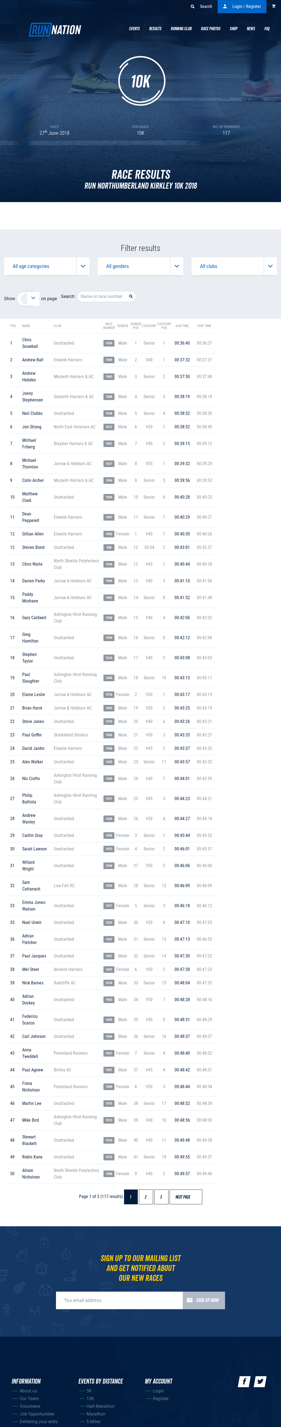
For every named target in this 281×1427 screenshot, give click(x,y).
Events (134, 29)
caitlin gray (32, 835)
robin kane (32, 1157)
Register (160, 1398)
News (251, 29)
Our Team (29, 1398)
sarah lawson (34, 848)
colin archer (33, 480)
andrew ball (32, 359)
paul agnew (32, 1070)
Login (158, 1391)
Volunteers (30, 1406)
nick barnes (32, 982)
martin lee (31, 1103)
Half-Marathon (100, 1406)
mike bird (30, 1120)
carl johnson (34, 1036)
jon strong (31, 426)
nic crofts (31, 778)
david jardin (33, 748)
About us (28, 1391)
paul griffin (32, 735)
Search (206, 6)
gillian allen (33, 534)
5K (89, 1391)
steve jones (33, 721)
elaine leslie (33, 694)
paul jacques (34, 956)
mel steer (30, 969)
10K (90, 1398)
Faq (266, 29)
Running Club (181, 29)
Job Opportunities (37, 1414)
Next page (185, 1197)
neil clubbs (32, 413)
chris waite (32, 564)
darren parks (33, 580)
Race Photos (210, 29)
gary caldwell (34, 617)
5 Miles (93, 1421)
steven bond (33, 547)
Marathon (95, 1414)
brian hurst (32, 708)
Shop (233, 29)
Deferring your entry (39, 1421)
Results (155, 29)
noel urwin (31, 922)
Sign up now (207, 1300)
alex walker (32, 761)
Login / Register (246, 6)
